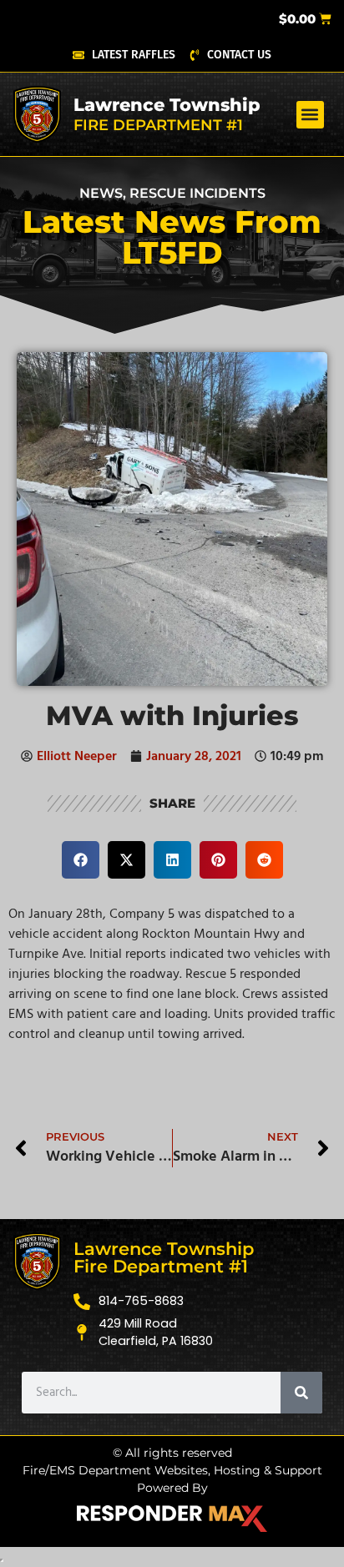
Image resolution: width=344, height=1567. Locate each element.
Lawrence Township (167, 104)
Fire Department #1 (158, 125)
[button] (310, 114)
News (101, 193)
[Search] (301, 1392)
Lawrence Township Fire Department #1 (163, 1257)
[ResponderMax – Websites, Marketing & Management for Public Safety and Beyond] (172, 1519)
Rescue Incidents (197, 193)
